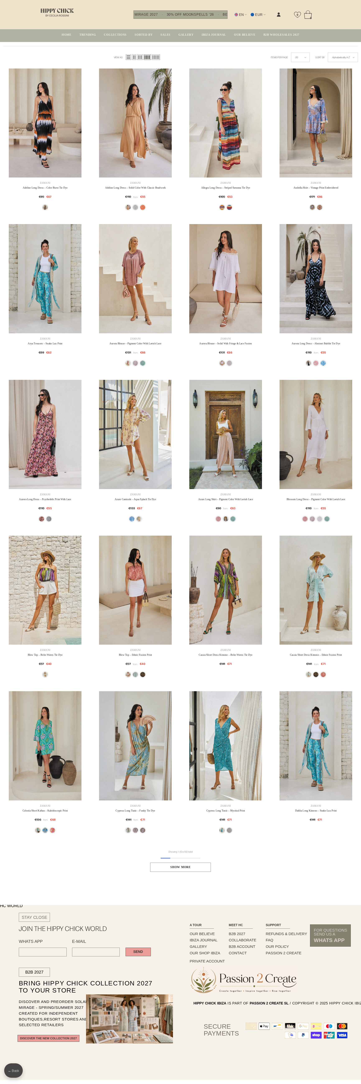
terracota (143, 207)
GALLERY (198, 947)
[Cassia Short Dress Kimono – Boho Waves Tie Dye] (226, 590)
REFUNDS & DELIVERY (286, 934)
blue (312, 207)
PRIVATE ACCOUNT (207, 961)
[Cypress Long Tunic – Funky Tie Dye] (135, 745)
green (143, 363)
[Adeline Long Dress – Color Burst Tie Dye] (45, 123)
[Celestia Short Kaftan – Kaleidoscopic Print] (45, 745)
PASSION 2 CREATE (283, 953)
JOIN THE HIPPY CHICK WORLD (63, 928)
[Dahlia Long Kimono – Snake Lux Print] (316, 745)
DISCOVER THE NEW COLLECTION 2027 (48, 1038)
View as (118, 57)
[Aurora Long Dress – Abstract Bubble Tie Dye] (316, 278)
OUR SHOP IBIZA (205, 953)
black (45, 207)
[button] (128, 57)
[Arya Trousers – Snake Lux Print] (45, 278)
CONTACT (238, 953)
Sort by (320, 57)
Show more (180, 867)
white (222, 363)
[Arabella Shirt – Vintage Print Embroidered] (316, 123)
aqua (49, 519)
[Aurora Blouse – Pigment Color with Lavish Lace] (135, 278)
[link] (236, 18)
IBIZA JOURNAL (203, 940)
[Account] (279, 14)
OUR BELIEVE (202, 934)
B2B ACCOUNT (242, 947)
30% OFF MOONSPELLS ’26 (190, 14)
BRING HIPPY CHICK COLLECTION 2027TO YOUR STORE (78, 987)
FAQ (269, 940)
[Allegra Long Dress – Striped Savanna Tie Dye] (226, 123)
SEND (138, 952)
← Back (13, 1071)
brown (222, 207)
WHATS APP (31, 941)
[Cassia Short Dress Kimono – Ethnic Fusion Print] (316, 590)
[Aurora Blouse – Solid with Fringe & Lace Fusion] (226, 278)
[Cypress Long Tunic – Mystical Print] (226, 745)
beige (128, 207)
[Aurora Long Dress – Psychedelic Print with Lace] (45, 434)
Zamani (45, 182)
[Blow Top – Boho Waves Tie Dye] (45, 590)
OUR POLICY (277, 947)
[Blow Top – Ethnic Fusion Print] (135, 590)
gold (135, 363)
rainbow (229, 207)
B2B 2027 (34, 972)
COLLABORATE (242, 940)
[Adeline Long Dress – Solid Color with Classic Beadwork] (135, 123)
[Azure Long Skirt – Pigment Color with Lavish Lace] (226, 434)
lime (139, 519)
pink (316, 363)
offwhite (135, 207)
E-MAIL (79, 941)
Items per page (279, 57)
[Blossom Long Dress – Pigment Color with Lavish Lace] (316, 434)
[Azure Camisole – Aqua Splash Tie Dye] (135, 434)
